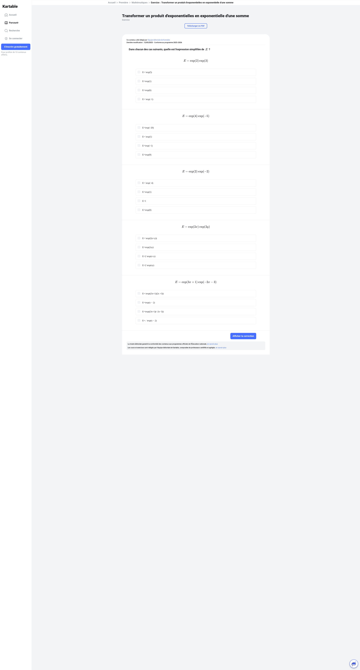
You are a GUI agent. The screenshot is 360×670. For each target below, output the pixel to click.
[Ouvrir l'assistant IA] (354, 664)
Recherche (14, 30)
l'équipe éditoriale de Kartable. (158, 40)
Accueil (12, 15)
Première (123, 2)
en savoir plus (212, 344)
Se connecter (15, 38)
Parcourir (13, 22)
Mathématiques (140, 2)
